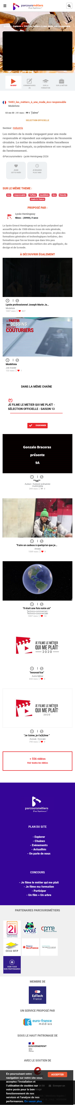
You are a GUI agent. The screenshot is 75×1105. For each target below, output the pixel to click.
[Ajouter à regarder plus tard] (8, 300)
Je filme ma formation (40, 886)
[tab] (13, 82)
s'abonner (40, 425)
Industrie (18, 128)
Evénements (40, 845)
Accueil (7, 26)
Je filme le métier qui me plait (40, 882)
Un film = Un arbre (39, 895)
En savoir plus (33, 1101)
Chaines (40, 841)
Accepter (57, 1074)
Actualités (39, 849)
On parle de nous (39, 853)
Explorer (17, 26)
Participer (40, 890)
